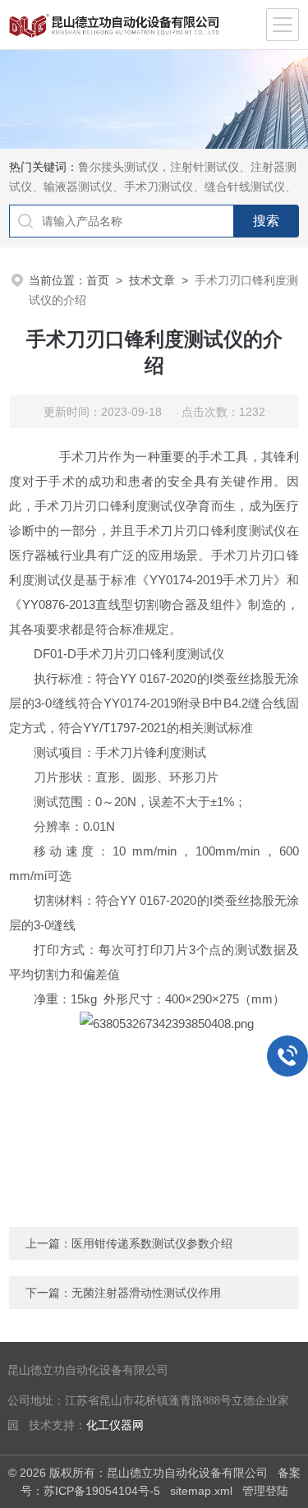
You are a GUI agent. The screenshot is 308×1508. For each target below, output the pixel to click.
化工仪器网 (115, 1425)
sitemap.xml (201, 1490)
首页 (97, 280)
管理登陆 (265, 1490)
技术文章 (152, 280)
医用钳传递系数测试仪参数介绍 (151, 1243)
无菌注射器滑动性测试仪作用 (146, 1292)
